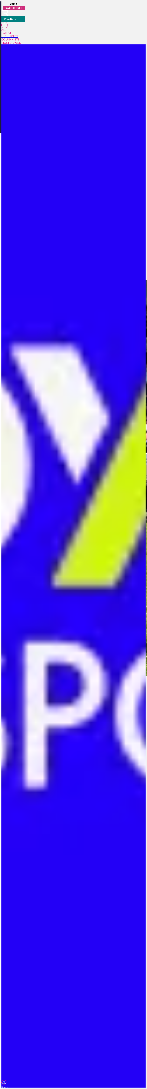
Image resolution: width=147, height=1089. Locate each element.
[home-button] (5, 13)
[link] (13, 29)
